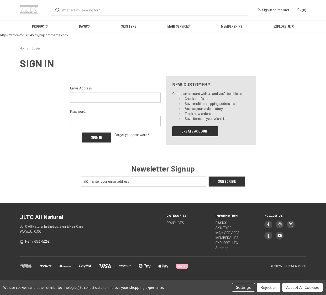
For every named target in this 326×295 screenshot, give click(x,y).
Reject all (269, 287)
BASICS (84, 26)
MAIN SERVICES (178, 26)
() (303, 10)
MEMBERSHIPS (231, 26)
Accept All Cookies (302, 287)
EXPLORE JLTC (283, 26)
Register (283, 10)
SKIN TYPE (128, 26)
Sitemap (222, 248)
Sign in (267, 10)
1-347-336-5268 (37, 242)
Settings (243, 287)
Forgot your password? (132, 135)
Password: (78, 111)
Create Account (195, 131)
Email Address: (81, 88)
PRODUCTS (40, 26)
